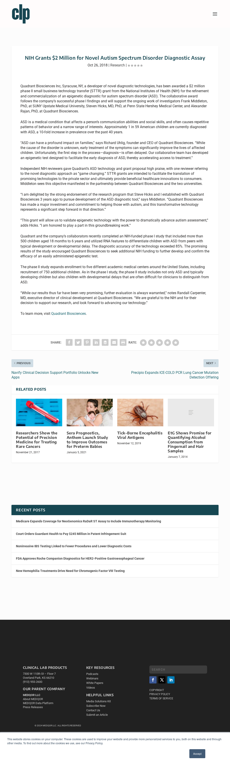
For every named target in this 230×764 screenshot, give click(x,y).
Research (117, 65)
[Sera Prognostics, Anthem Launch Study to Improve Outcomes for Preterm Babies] (90, 412)
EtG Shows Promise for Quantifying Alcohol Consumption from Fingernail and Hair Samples (190, 442)
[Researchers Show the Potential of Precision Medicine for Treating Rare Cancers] (39, 412)
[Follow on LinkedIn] (171, 679)
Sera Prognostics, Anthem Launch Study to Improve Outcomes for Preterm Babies (87, 440)
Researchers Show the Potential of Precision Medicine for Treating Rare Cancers (36, 440)
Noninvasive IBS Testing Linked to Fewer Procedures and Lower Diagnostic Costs (73, 546)
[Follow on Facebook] (153, 679)
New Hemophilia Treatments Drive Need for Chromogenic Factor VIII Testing (70, 571)
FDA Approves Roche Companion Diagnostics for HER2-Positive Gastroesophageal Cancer (80, 558)
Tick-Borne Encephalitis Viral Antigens (140, 435)
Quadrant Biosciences (68, 313)
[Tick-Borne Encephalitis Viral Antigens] (140, 412)
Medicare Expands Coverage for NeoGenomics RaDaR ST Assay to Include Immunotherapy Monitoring (88, 521)
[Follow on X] (162, 679)
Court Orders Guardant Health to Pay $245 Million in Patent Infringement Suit (71, 534)
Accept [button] (197, 753)
